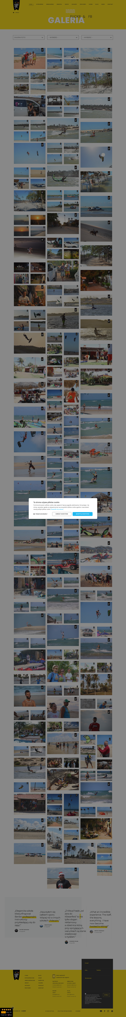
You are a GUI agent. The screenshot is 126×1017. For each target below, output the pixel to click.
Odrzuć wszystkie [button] (62, 514)
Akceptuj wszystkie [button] (82, 514)
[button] (40, 514)
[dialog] (63, 508)
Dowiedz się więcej (57, 509)
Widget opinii (4, 1015)
